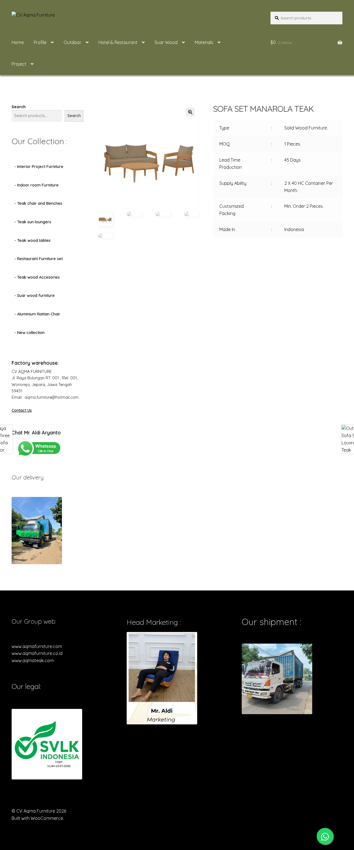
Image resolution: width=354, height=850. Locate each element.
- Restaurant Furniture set (38, 258)
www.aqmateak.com (33, 660)
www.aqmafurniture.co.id (37, 653)
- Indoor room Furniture (36, 185)
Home (18, 42)
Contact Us (22, 410)
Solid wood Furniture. (306, 128)
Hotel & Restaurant (117, 42)
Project (19, 64)
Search (19, 106)
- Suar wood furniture (34, 295)
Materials (204, 42)
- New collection (29, 332)
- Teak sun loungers (32, 221)
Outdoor (72, 42)
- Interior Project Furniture (38, 166)
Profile (40, 42)
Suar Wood (166, 42)
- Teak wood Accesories (37, 277)
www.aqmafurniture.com (37, 646)
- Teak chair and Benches (38, 203)
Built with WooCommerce (37, 818)
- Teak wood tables (32, 240)
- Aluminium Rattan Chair (37, 314)
